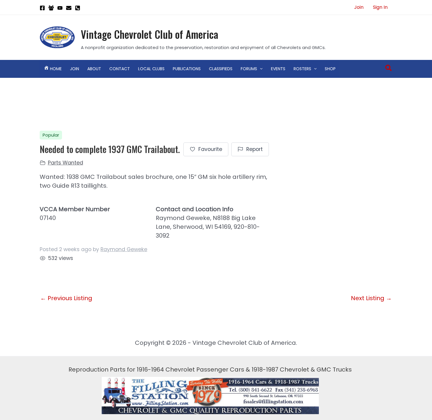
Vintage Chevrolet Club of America (149, 34)
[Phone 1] (77, 8)
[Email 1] (68, 8)
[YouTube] (60, 8)
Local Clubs (151, 69)
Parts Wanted (65, 162)
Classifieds (220, 69)
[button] (259, 69)
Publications (187, 69)
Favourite (210, 149)
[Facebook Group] (51, 8)
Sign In (380, 7)
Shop (330, 69)
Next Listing (371, 298)
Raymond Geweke (124, 249)
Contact (119, 69)
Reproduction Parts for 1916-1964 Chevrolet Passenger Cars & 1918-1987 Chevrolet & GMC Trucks (210, 369)
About (94, 69)
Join (359, 7)
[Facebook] (42, 8)
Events (278, 69)
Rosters (302, 69)
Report (254, 149)
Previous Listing (66, 298)
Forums (249, 69)
